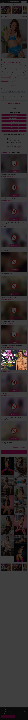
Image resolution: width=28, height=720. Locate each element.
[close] (25, 352)
